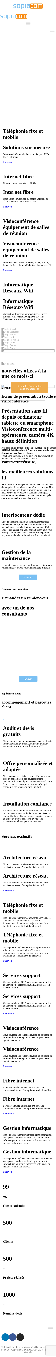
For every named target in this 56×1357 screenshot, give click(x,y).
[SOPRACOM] (28, 8)
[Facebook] (12, 1337)
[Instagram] (20, 1337)
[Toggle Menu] (28, 23)
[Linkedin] (5, 1337)
